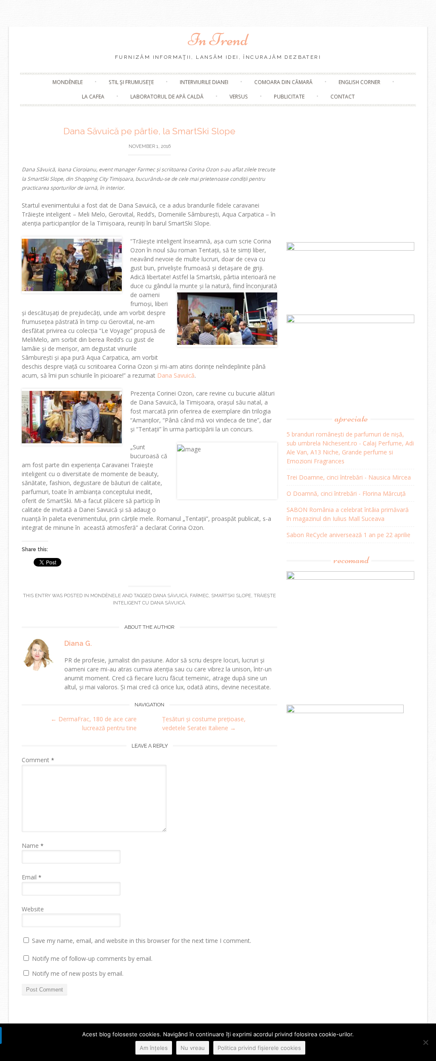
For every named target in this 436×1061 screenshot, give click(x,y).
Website (33, 909)
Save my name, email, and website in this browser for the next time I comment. (141, 941)
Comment (38, 760)
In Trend (218, 39)
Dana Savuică (176, 375)
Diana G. (78, 643)
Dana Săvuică (170, 595)
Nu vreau (193, 1047)
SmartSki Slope (231, 595)
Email (31, 877)
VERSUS (238, 96)
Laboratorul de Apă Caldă (167, 96)
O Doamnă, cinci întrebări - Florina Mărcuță (346, 493)
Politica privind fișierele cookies (259, 1047)
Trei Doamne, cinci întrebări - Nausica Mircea (349, 477)
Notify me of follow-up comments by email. (92, 958)
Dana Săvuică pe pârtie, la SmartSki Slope (149, 131)
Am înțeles (154, 1047)
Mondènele (67, 82)
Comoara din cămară (283, 82)
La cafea (93, 96)
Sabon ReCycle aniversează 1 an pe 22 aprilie (348, 535)
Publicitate (289, 96)
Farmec (199, 595)
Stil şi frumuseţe (131, 82)
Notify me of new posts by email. (77, 973)
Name (32, 845)
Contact (342, 96)
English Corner (359, 82)
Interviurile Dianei (204, 82)
